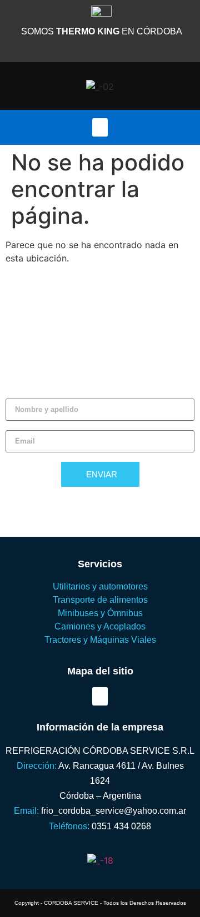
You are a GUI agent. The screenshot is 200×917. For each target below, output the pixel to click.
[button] (100, 127)
